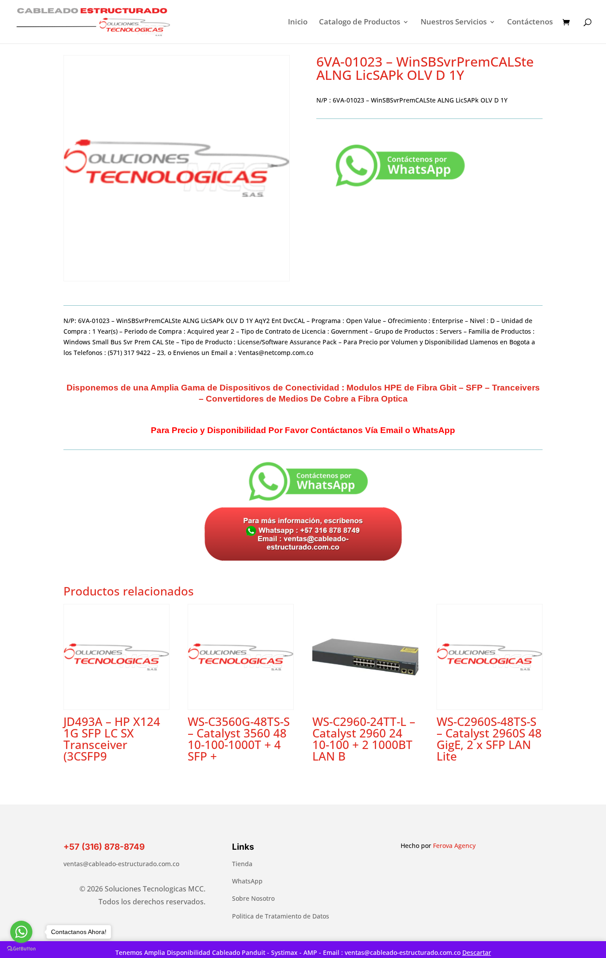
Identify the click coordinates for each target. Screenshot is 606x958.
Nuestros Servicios (454, 23)
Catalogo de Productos (359, 23)
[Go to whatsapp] (21, 932)
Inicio (297, 23)
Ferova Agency (454, 845)
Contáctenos (530, 23)
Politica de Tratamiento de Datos (280, 916)
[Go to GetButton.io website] (21, 949)
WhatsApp (247, 881)
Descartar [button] (476, 952)
